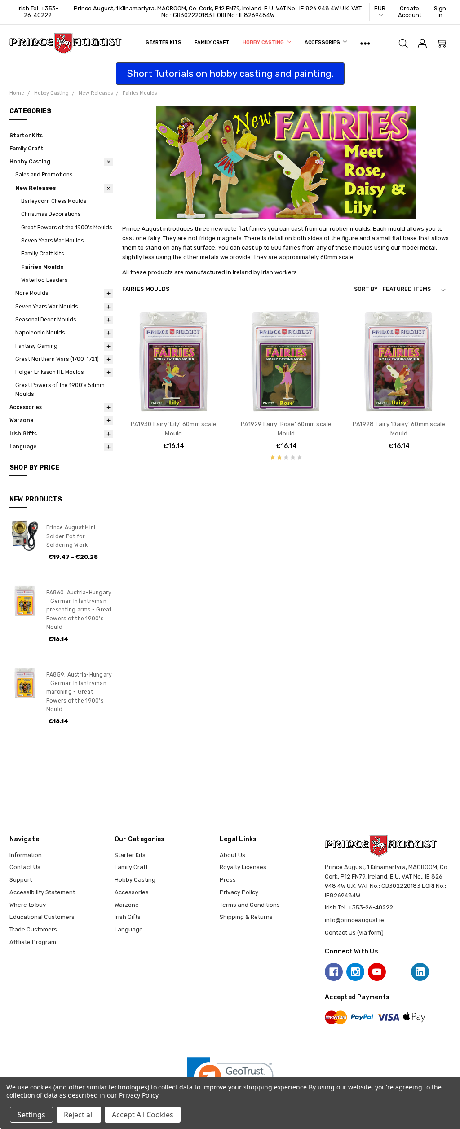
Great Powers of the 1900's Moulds (66, 227)
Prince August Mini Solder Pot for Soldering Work (71, 536)
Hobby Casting (264, 42)
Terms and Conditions (250, 904)
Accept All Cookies (142, 1115)
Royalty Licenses (243, 867)
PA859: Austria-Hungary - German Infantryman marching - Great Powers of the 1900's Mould (79, 692)
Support (20, 879)
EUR (379, 8)
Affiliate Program (32, 942)
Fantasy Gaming (36, 346)
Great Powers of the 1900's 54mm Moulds (60, 389)
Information (25, 855)
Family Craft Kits (42, 253)
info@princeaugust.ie (354, 920)
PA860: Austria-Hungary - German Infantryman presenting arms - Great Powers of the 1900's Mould (79, 609)
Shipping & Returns (246, 917)
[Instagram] (355, 972)
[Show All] (365, 43)
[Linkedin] (420, 972)
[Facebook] (334, 972)
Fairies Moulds (42, 267)
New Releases (35, 188)
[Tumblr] (398, 972)
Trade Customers (33, 929)
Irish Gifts (23, 434)
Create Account (409, 11)
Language (23, 447)
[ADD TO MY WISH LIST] (210, 353)
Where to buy (27, 904)
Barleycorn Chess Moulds (53, 201)
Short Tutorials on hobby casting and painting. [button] (230, 73)
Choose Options (173, 395)
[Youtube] (377, 972)
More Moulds (31, 293)
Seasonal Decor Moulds (45, 319)
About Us (232, 855)
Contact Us (24, 867)
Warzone (21, 420)
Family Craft (212, 42)
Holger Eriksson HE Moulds (49, 372)
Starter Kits (163, 42)
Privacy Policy (239, 892)
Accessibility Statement (42, 892)
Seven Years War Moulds (52, 240)
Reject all (79, 1115)
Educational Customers (42, 917)
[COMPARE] (210, 339)
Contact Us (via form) (354, 932)
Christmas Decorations (50, 214)
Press (228, 879)
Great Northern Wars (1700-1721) (57, 359)
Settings (31, 1115)
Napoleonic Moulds (40, 332)
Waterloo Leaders (44, 280)
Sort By (366, 289)
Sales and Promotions (43, 174)
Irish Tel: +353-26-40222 (38, 11)
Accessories (323, 42)
